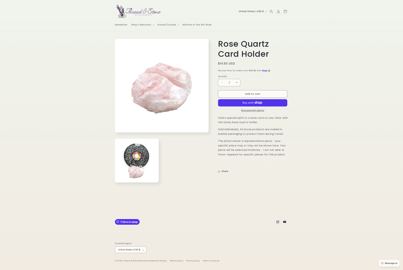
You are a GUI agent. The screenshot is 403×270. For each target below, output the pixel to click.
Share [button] (225, 171)
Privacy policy (193, 260)
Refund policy (176, 260)
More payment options (252, 110)
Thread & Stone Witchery (135, 261)
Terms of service (211, 260)
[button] (142, 24)
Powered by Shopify (157, 261)
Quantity (222, 76)
